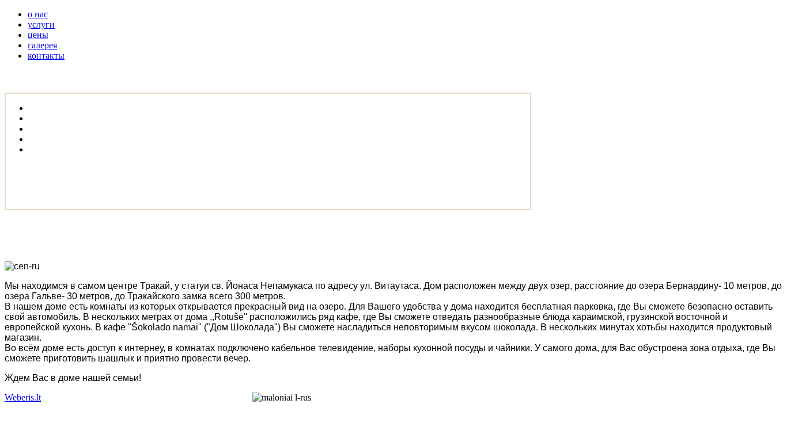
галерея (42, 45)
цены (38, 35)
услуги (41, 24)
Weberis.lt (23, 397)
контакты (46, 55)
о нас (38, 14)
